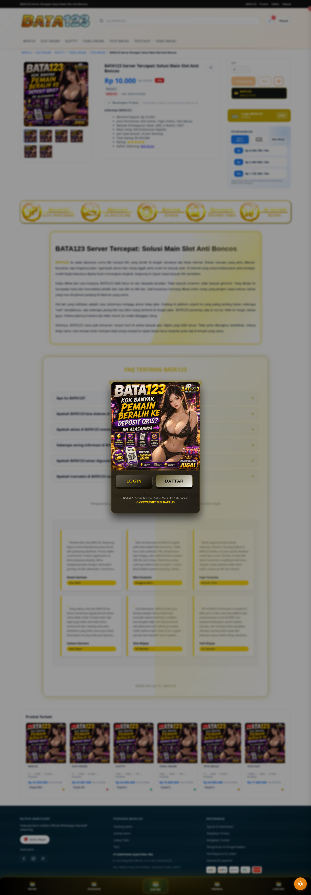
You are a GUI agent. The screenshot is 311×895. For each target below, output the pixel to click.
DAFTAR (174, 481)
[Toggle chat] (300, 883)
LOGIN (134, 481)
